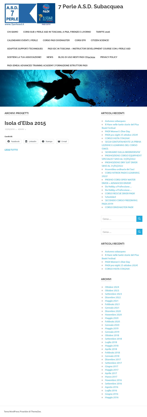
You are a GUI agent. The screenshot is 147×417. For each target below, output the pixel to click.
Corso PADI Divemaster (56, 40)
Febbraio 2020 (112, 321)
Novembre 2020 (113, 314)
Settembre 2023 (113, 293)
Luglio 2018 (111, 342)
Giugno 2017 (111, 366)
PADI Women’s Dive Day (117, 131)
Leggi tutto (11, 150)
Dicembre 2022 (113, 297)
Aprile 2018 (111, 348)
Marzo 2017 (111, 376)
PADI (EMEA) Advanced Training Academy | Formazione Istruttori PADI (47, 65)
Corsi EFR (80, 40)
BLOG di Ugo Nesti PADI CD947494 (76, 57)
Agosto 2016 (111, 386)
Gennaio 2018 (112, 355)
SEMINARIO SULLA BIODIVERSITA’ (123, 151)
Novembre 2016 (113, 379)
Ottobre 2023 (112, 290)
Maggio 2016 (111, 397)
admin (21, 129)
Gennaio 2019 (112, 331)
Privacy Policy (108, 57)
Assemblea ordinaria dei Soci (119, 169)
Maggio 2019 (111, 328)
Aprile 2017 (111, 373)
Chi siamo (12, 32)
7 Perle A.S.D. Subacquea (90, 6)
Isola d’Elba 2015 (25, 123)
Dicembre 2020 (113, 311)
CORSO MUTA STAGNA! (117, 138)
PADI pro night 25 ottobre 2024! (121, 134)
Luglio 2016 (111, 390)
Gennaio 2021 (112, 307)
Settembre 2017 (113, 362)
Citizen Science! (100, 40)
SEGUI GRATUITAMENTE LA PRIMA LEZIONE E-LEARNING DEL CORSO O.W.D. (121, 145)
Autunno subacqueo (115, 120)
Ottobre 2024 (112, 286)
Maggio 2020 (111, 317)
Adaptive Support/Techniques (25, 48)
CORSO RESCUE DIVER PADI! (120, 193)
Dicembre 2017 (113, 359)
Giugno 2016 (111, 393)
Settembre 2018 (113, 338)
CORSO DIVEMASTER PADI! (119, 207)
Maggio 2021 (111, 300)
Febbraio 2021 (112, 304)
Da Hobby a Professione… (118, 186)
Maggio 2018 (111, 345)
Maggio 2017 (111, 369)
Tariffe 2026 (103, 32)
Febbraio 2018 (112, 352)
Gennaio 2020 (112, 324)
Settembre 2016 (113, 383)
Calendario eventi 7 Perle (22, 40)
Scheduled (110, 196)
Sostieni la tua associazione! (24, 57)
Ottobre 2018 (112, 335)
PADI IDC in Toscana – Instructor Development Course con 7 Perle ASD (89, 48)
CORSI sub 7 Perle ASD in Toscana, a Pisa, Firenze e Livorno (57, 32)
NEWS (50, 57)
